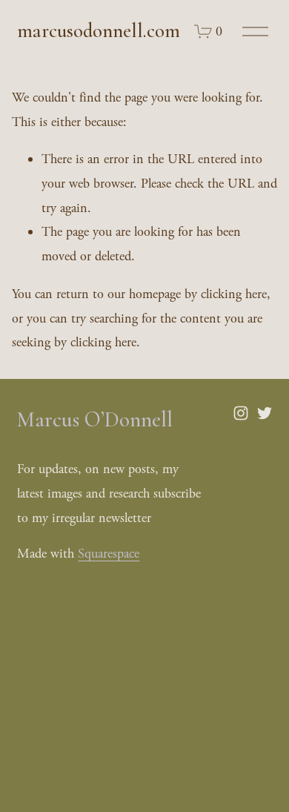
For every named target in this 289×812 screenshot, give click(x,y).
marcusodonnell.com (98, 31)
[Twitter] (264, 413)
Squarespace (108, 553)
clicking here (234, 294)
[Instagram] (240, 413)
